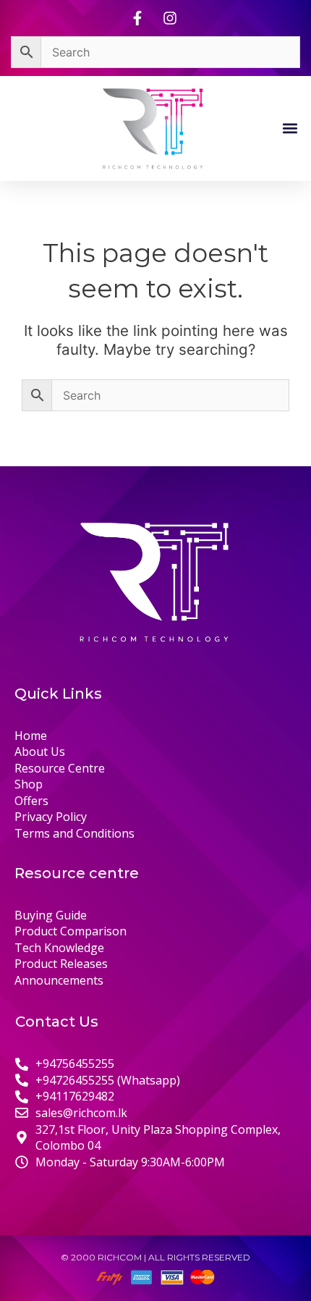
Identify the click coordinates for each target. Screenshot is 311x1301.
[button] (290, 128)
